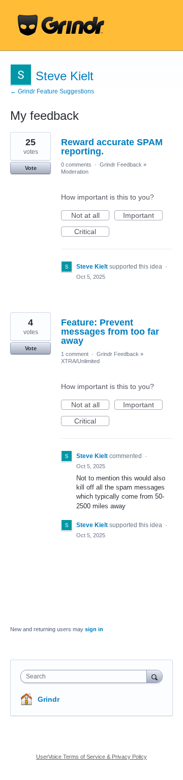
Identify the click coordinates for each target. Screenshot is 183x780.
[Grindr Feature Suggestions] (61, 25)
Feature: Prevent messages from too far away (110, 331)
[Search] (154, 676)
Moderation (74, 172)
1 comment (74, 354)
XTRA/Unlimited (80, 361)
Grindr (48, 699)
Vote (31, 168)
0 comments (76, 164)
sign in (94, 629)
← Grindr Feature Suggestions (52, 91)
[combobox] (85, 676)
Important (143, 215)
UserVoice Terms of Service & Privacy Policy (91, 757)
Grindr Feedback (121, 164)
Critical (91, 232)
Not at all (90, 215)
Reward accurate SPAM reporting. (112, 146)
